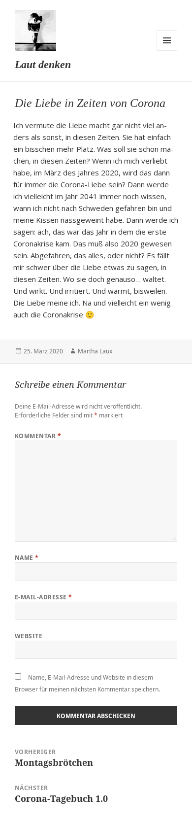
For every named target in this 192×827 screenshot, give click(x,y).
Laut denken (43, 64)
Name (27, 557)
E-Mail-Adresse (43, 597)
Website (28, 636)
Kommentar (38, 436)
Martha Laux (95, 351)
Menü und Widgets (167, 40)
